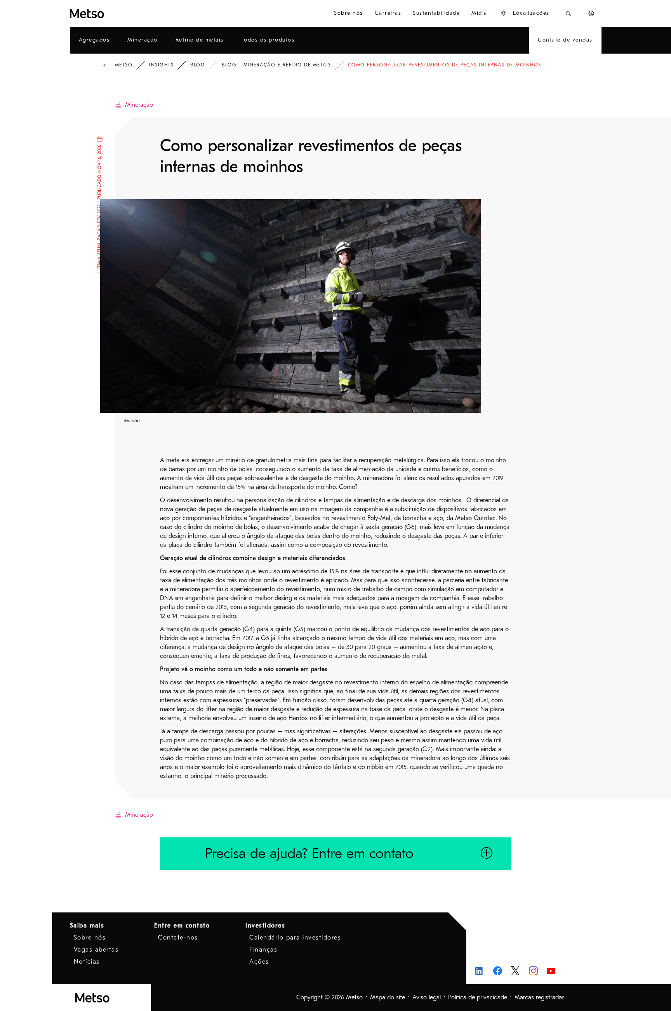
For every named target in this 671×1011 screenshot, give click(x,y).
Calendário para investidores (295, 937)
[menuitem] (524, 13)
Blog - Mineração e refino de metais (276, 65)
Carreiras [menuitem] (388, 13)
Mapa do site (387, 997)
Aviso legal (426, 997)
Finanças (263, 949)
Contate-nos (178, 937)
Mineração (139, 104)
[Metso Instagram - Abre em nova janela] (533, 970)
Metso (124, 65)
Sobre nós (90, 937)
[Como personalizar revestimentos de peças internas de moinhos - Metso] (115, 13)
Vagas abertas (96, 949)
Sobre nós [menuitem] (348, 13)
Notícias (87, 961)
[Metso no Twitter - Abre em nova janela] (515, 971)
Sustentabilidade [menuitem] (436, 13)
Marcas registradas (540, 997)
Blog (197, 65)
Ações (259, 961)
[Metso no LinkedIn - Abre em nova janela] (479, 971)
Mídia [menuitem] (479, 13)
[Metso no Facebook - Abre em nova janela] (497, 970)
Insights (161, 65)
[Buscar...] (568, 13)
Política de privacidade (477, 997)
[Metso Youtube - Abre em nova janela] (551, 971)
